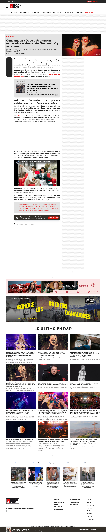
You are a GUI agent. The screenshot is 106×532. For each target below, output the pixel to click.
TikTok (89, 502)
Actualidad (57, 12)
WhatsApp (90, 519)
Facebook (90, 508)
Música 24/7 (36, 12)
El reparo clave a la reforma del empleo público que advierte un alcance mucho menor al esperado (70, 484)
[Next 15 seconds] (60, 529)
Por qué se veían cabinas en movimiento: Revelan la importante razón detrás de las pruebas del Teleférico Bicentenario (18, 485)
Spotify (89, 516)
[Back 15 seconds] (53, 529)
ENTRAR (90, 1)
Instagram (90, 505)
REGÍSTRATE (96, 1)
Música (56, 499)
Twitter (89, 511)
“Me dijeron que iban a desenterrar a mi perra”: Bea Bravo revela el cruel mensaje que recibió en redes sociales (87, 485)
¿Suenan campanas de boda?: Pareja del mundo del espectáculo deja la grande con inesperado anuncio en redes (53, 485)
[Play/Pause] (57, 529)
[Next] (64, 529)
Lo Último (13, 12)
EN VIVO (9, 1)
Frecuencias (74, 502)
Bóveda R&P (89, 12)
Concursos (79, 12)
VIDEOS (14, 1)
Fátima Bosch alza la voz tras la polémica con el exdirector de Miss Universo (35, 484)
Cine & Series (68, 12)
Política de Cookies (55, 526)
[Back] (50, 529)
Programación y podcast (88, 529)
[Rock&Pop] (16, 6)
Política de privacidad (43, 526)
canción (21, 115)
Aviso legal (34, 526)
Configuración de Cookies (68, 526)
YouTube (89, 513)
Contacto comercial (13, 511)
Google (89, 500)
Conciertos (46, 12)
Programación (24, 12)
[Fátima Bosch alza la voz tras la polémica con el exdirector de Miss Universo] (35, 474)
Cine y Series (58, 509)
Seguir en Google (53, 217)
